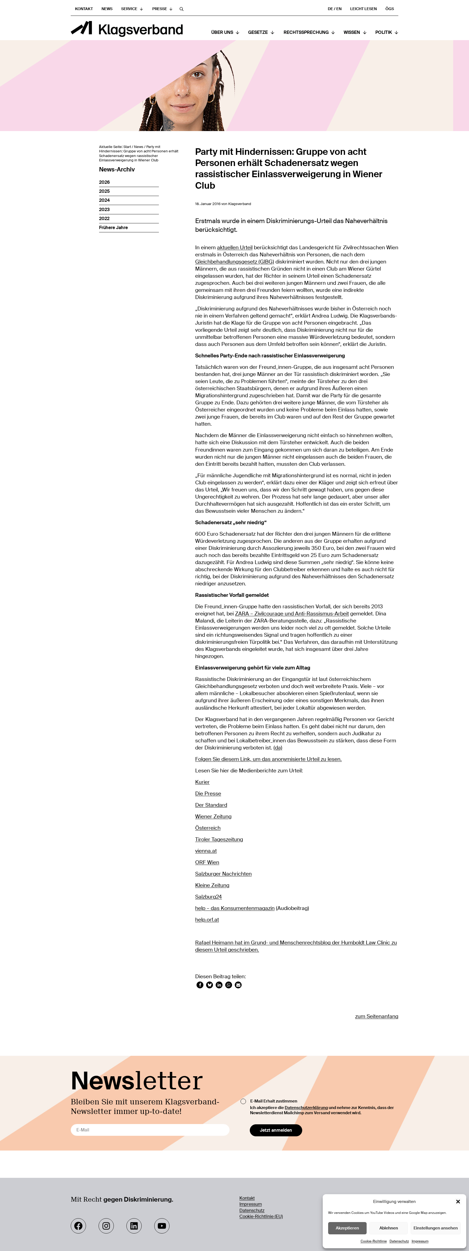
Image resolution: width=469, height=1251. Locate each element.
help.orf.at (207, 920)
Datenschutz (399, 1241)
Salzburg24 (208, 897)
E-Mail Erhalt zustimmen (273, 1101)
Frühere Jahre (113, 227)
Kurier (202, 782)
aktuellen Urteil (235, 247)
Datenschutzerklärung (306, 1107)
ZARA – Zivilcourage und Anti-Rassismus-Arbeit (292, 613)
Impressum (420, 1241)
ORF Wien (207, 862)
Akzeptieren (347, 1228)
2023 (104, 209)
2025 (104, 191)
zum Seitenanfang (376, 1016)
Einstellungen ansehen (436, 1228)
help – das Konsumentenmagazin (235, 908)
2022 (104, 218)
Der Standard (211, 805)
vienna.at (206, 851)
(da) (278, 748)
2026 (104, 182)
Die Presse (208, 793)
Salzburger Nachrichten (223, 874)
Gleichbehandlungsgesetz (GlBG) (234, 262)
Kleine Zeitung (212, 885)
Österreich (208, 828)
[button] (458, 1201)
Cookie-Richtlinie (374, 1241)
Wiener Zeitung (213, 816)
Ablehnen (388, 1228)
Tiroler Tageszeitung (219, 839)
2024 (104, 200)
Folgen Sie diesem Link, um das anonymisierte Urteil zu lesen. (268, 759)
